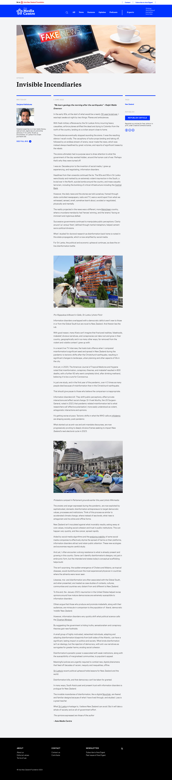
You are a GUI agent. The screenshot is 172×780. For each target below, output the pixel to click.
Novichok (106, 694)
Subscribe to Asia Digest (144, 2)
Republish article (137, 118)
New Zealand (129, 104)
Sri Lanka (63, 706)
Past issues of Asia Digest (96, 755)
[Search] (67, 12)
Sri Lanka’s (58, 670)
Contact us (55, 752)
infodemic (116, 415)
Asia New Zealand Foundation (34, 2)
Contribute (55, 755)
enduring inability (97, 536)
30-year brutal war (109, 114)
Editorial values (23, 755)
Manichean (106, 209)
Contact (127, 2)
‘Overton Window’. (64, 619)
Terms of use (21, 758)
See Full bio (22, 141)
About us (20, 752)
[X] (122, 748)
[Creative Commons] (140, 130)
